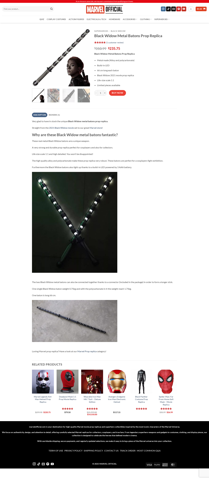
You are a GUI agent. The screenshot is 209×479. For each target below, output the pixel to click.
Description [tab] (39, 115)
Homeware (114, 19)
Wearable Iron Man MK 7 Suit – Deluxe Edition (92, 399)
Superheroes (161, 19)
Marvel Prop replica (87, 351)
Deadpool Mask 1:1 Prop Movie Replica (67, 398)
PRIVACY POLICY (74, 450)
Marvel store (96, 127)
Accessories (129, 19)
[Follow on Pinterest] (178, 9)
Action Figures (76, 19)
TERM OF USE (56, 450)
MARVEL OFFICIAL (108, 464)
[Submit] (51, 9)
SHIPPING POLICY (94, 450)
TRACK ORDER (128, 450)
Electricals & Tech (96, 19)
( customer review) (115, 42)
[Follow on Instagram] (163, 9)
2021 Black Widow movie (61, 127)
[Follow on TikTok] (168, 9)
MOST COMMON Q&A (149, 450)
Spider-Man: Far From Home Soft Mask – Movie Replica (166, 400)
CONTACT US (112, 450)
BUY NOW (117, 92)
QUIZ (42, 19)
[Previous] (36, 57)
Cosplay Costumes (56, 19)
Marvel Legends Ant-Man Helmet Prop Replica (43, 399)
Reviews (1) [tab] (54, 115)
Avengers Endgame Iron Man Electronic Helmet (117, 399)
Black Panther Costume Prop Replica (141, 399)
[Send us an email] (173, 9)
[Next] (85, 57)
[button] (191, 9)
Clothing (145, 19)
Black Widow (118, 31)
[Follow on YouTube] (184, 9)
